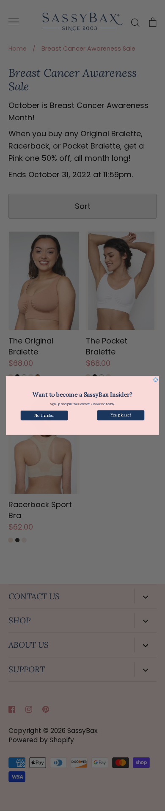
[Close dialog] (155, 379)
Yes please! (120, 415)
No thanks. (44, 415)
